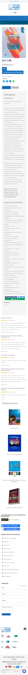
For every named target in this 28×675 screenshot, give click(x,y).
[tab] (15, 87)
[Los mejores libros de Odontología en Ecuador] (14, 7)
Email (3, 587)
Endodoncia (6, 545)
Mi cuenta (11, 1)
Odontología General (8, 555)
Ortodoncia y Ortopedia (9, 562)
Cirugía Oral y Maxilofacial (10, 538)
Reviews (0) (15, 87)
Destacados (6, 541)
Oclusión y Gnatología (9, 552)
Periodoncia (7, 566)
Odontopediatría (7, 559)
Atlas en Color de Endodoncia (14, 454)
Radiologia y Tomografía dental (11, 569)
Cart (13, 12)
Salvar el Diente (14, 428)
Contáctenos (16, 1)
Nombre (4, 594)
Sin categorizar (7, 576)
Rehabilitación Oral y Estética (10, 573)
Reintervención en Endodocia (14, 507)
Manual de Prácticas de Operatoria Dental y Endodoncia (14, 480)
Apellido (4, 600)
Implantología (7, 548)
